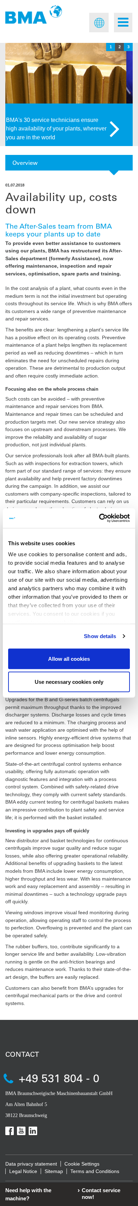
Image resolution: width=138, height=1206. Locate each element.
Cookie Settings (81, 1164)
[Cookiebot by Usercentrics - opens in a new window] (99, 518)
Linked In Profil (33, 1131)
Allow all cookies (69, 658)
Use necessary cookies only (69, 682)
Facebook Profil (9, 1131)
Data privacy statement (31, 1164)
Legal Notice (23, 1171)
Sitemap (54, 1171)
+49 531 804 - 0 (59, 1078)
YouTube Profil (21, 1131)
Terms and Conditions (94, 1171)
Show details (100, 636)
